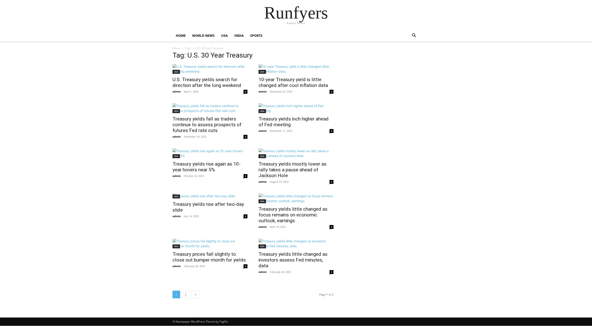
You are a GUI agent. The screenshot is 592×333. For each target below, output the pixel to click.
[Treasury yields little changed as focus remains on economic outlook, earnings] (296, 198)
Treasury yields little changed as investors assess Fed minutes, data (293, 259)
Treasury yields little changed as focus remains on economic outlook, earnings (293, 214)
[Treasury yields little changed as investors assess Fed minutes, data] (296, 243)
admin (177, 91)
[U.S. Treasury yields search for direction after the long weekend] (210, 69)
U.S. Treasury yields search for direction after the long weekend (207, 82)
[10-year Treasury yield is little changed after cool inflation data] (296, 69)
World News (203, 35)
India (239, 35)
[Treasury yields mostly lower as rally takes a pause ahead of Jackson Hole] (296, 153)
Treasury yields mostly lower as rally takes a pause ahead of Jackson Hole (293, 169)
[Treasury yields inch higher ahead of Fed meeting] (296, 108)
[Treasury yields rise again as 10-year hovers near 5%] (210, 153)
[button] (413, 36)
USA (224, 35)
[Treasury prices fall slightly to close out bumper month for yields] (210, 243)
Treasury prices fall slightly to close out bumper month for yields (209, 257)
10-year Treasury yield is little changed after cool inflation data (293, 82)
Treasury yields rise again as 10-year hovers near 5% (206, 167)
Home (181, 35)
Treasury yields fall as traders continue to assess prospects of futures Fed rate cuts (207, 124)
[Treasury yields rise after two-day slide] (210, 196)
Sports (256, 35)
